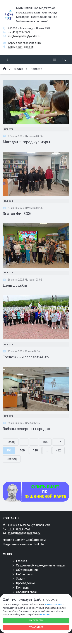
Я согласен (36, 620)
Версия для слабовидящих (24, 42)
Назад (10, 442)
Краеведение (25, 583)
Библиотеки (24, 574)
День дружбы (15, 285)
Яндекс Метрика (53, 604)
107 (58, 442)
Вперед (11, 459)
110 (35, 450)
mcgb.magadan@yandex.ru (24, 36)
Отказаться (36, 627)
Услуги (20, 578)
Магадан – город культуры (26, 142)
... (34, 442)
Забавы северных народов (26, 429)
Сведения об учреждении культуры (41, 565)
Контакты (23, 587)
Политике (45, 614)
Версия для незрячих (21, 46)
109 (22, 450)
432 (58, 450)
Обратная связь (26, 592)
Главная (21, 561)
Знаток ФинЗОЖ (17, 213)
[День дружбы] (36, 245)
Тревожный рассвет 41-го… (27, 357)
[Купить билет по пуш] (36, 492)
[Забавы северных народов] (36, 389)
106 (45, 442)
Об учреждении (27, 570)
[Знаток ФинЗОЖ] (36, 174)
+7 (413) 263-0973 (19, 32)
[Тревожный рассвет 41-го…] (36, 317)
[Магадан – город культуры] (36, 102)
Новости (8, 129)
